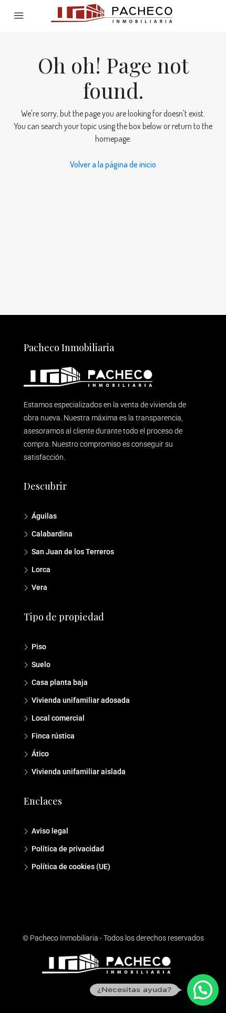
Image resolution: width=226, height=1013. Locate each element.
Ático (40, 754)
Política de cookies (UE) (71, 866)
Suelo (41, 664)
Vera (39, 587)
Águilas (44, 516)
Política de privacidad (68, 849)
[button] (203, 990)
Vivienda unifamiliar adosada (81, 700)
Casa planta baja (60, 682)
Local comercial (58, 718)
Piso (39, 646)
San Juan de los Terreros (73, 551)
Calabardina (52, 534)
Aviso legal (50, 831)
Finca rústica (53, 736)
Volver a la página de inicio (113, 164)
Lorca (41, 569)
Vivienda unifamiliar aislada (79, 771)
